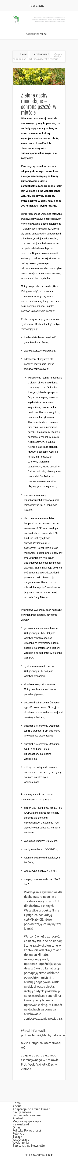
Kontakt (17, 1118)
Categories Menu (36, 33)
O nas (16, 1127)
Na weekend (20, 1124)
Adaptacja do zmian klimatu (31, 1109)
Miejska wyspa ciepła (26, 1121)
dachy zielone (38, 941)
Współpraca (20, 1139)
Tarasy (17, 1136)
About (16, 1106)
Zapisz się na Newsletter (29, 1145)
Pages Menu (37, 5)
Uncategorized (41, 54)
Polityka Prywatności (26, 1130)
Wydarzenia (20, 1142)
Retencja (18, 1133)
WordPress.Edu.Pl (43, 1155)
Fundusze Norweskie (26, 1115)
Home (23, 54)
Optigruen (27, 213)
